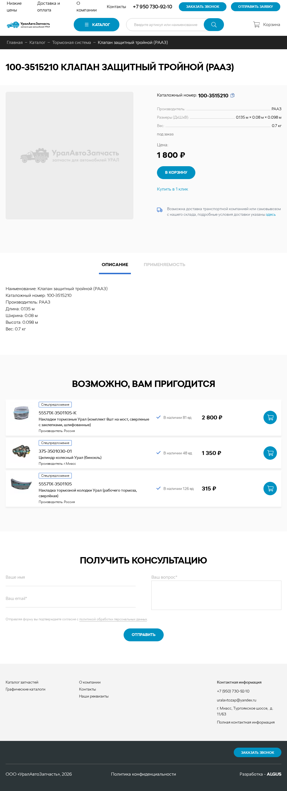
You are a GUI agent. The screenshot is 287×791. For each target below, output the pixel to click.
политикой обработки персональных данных (113, 619)
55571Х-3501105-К (58, 413)
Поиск (214, 24)
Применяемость (164, 264)
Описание (115, 264)
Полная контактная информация (246, 722)
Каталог (101, 24)
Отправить (144, 634)
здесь (271, 214)
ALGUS (274, 774)
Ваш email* (16, 598)
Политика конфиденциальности (143, 774)
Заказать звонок (257, 753)
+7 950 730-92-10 (152, 7)
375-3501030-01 (55, 451)
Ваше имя (15, 577)
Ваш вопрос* (164, 577)
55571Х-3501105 (55, 484)
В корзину (176, 172)
